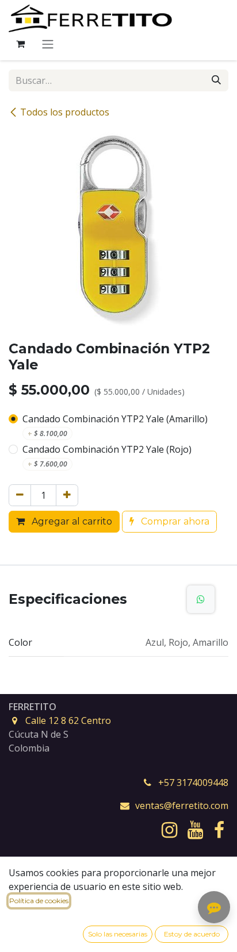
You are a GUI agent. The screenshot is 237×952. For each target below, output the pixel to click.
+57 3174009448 (193, 782)
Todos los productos (64, 112)
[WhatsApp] (201, 599)
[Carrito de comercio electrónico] (20, 43)
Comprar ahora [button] (174, 521)
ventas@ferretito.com (181, 805)
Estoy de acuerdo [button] (192, 934)
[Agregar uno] (67, 495)
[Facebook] (219, 830)
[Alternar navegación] (47, 44)
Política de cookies (38, 900)
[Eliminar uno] (20, 495)
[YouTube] (195, 830)
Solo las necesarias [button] (117, 934)
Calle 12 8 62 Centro (68, 720)
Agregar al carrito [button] (70, 521)
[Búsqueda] (216, 80)
